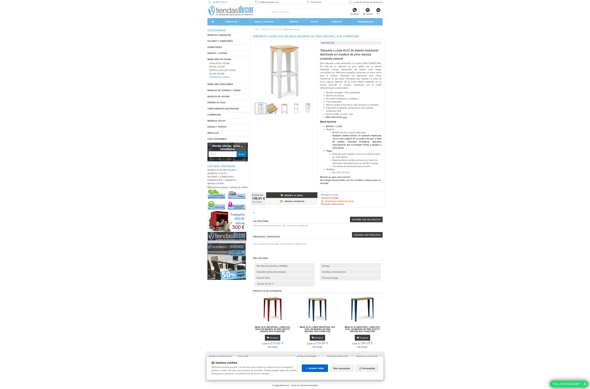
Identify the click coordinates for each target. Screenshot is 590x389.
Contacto (354, 13)
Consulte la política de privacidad (220, 159)
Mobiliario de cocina (219, 59)
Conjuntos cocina (219, 63)
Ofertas (294, 22)
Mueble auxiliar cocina (222, 70)
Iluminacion (214, 114)
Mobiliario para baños (220, 84)
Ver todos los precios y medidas (272, 265)
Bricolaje (213, 132)
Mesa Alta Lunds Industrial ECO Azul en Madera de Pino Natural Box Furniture (317, 329)
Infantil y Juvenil (217, 53)
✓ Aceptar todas (315, 368)
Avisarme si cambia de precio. (339, 200)
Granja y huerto (216, 126)
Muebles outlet (216, 120)
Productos (231, 22)
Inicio (257, 29)
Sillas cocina (216, 73)
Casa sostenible (216, 138)
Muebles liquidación (219, 35)
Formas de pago (330, 277)
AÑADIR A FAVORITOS (294, 201)
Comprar (273, 337)
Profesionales (366, 22)
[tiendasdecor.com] (231, 10)
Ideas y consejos (264, 22)
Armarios (230, 180)
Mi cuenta (367, 13)
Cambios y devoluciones (334, 271)
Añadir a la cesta (293, 195)
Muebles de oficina (218, 96)
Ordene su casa (216, 102)
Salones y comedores (220, 40)
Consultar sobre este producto (271, 271)
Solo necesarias (341, 368)
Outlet (314, 22)
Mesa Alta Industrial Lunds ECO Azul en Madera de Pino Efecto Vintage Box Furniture (362, 329)
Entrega (326, 265)
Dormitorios (214, 47)
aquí (345, 116)
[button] (312, 43)
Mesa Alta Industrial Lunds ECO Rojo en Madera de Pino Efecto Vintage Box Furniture (272, 329)
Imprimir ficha (263, 277)
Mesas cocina (217, 66)
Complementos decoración (223, 108)
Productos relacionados (332, 203)
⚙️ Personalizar (367, 368)
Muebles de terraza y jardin (223, 90)
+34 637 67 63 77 (265, 283)
